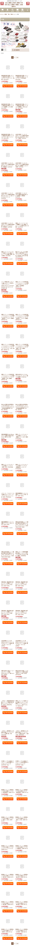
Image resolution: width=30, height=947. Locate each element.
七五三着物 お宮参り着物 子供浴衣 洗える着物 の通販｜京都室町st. (14, 4)
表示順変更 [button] (17, 50)
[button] (2, 3)
